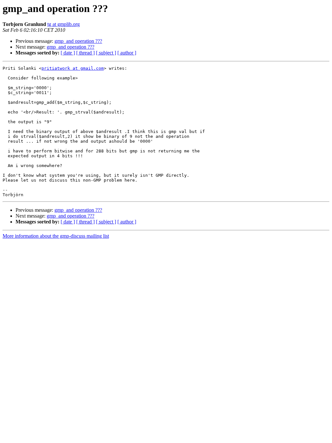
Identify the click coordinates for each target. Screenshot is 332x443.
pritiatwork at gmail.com (73, 68)
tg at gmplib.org (63, 24)
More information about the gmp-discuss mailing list (56, 236)
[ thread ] (85, 52)
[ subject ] (106, 52)
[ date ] (68, 52)
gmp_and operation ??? (78, 41)
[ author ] (126, 52)
